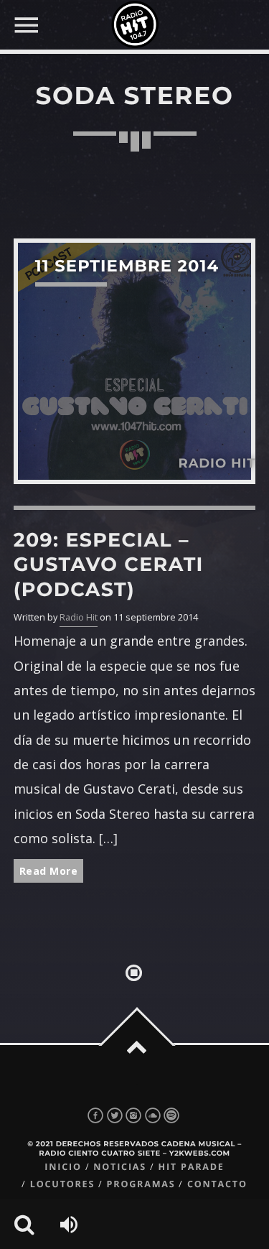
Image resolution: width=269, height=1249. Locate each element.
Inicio (63, 1167)
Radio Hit (79, 617)
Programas (141, 1184)
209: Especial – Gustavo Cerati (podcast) (109, 564)
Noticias (119, 1167)
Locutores (62, 1184)
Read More (48, 871)
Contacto (217, 1184)
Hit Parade (191, 1167)
